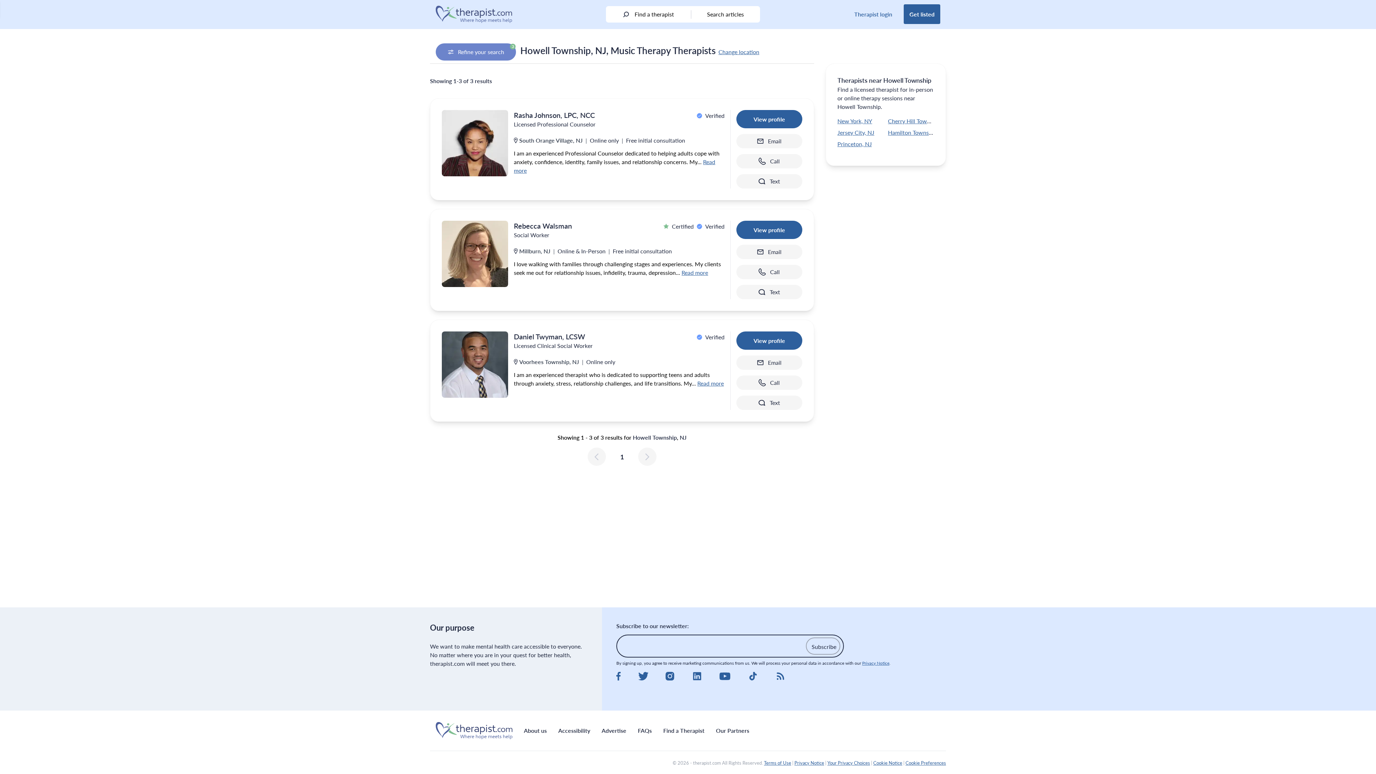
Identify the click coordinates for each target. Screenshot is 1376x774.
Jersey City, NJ (855, 132)
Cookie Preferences (926, 763)
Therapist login (873, 14)
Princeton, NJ (854, 144)
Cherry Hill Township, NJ (919, 121)
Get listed (922, 14)
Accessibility (574, 730)
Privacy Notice (875, 663)
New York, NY (854, 121)
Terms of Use (777, 763)
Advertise (614, 730)
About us (535, 730)
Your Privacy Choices (848, 763)
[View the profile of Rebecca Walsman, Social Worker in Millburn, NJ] (475, 254)
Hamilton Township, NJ (917, 132)
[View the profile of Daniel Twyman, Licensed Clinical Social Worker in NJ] (475, 364)
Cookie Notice (887, 763)
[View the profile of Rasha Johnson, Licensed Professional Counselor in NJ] (475, 143)
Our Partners (732, 730)
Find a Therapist (683, 730)
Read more (695, 272)
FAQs (645, 730)
